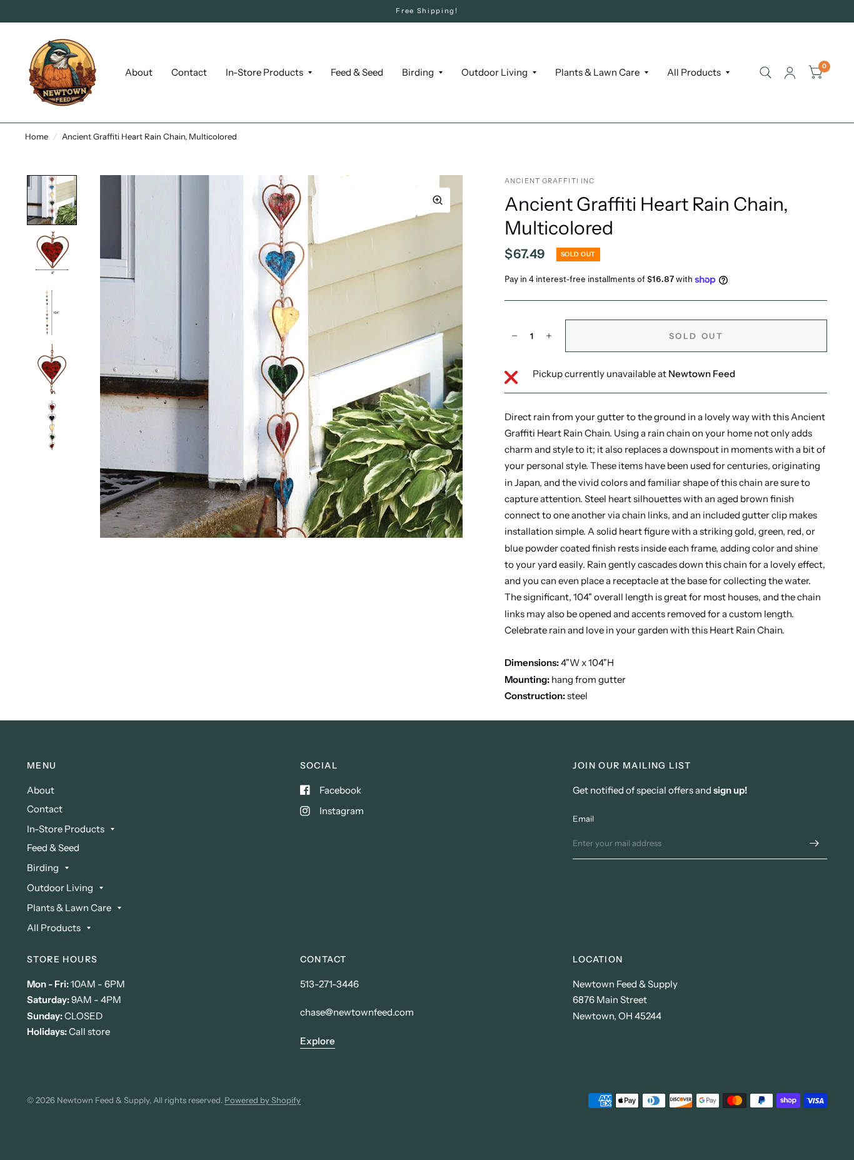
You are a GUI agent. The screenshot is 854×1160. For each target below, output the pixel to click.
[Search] (765, 73)
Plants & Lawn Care (597, 72)
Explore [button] (317, 1041)
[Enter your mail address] (814, 843)
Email (583, 819)
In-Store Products (264, 72)
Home (36, 136)
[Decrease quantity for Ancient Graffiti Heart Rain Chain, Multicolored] (514, 335)
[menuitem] (139, 72)
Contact (189, 72)
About (139, 72)
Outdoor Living (494, 72)
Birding (418, 72)
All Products (694, 72)
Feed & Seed (357, 72)
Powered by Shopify (262, 1100)
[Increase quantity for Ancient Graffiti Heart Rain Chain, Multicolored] (549, 335)
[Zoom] (437, 200)
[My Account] (790, 73)
